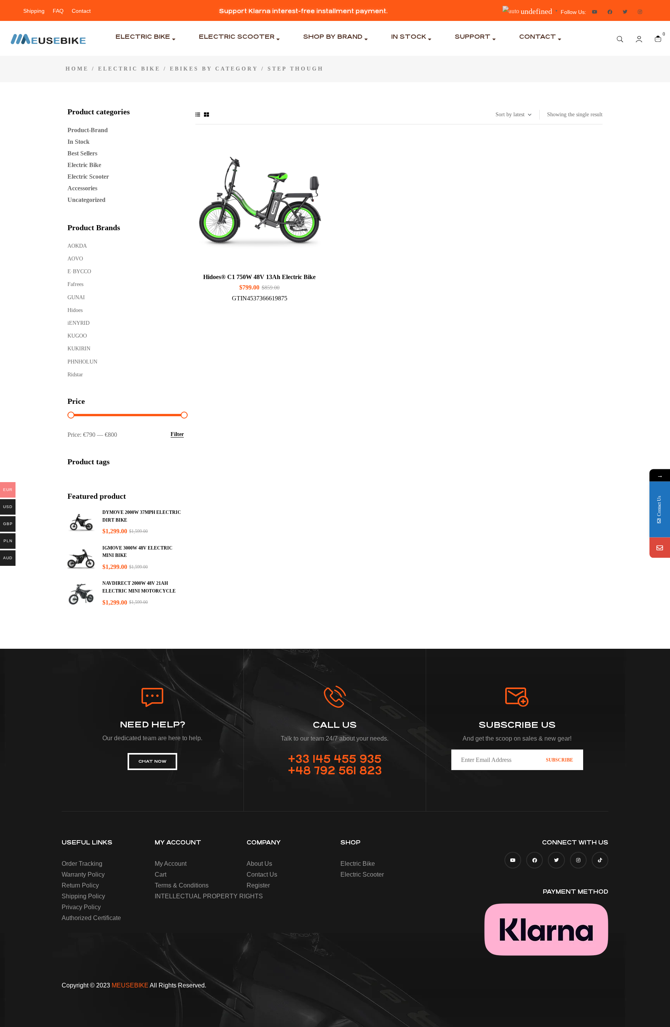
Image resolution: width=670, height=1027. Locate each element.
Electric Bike (129, 69)
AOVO (75, 259)
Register (258, 885)
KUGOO (77, 336)
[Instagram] (640, 12)
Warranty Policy (83, 874)
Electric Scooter (88, 176)
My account (170, 863)
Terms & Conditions (182, 885)
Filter (177, 434)
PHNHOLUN (82, 362)
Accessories (82, 188)
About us (259, 863)
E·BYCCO (79, 271)
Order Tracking (82, 863)
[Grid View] (206, 114)
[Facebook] (610, 12)
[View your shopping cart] (658, 38)
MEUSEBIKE (130, 985)
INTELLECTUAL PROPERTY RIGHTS (198, 896)
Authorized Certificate (91, 918)
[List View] (197, 114)
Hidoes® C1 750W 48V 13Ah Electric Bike (259, 277)
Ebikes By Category (214, 69)
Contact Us (262, 874)
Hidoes (75, 310)
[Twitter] (625, 12)
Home (77, 69)
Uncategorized (86, 199)
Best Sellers (82, 153)
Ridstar (75, 374)
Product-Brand (87, 130)
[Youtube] (594, 12)
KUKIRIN (78, 349)
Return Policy (80, 885)
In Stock (78, 141)
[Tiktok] (600, 860)
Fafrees (75, 284)
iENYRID (78, 323)
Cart (160, 874)
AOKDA (77, 246)
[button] (303, 11)
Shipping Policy (83, 896)
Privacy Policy (81, 907)
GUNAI (76, 297)
